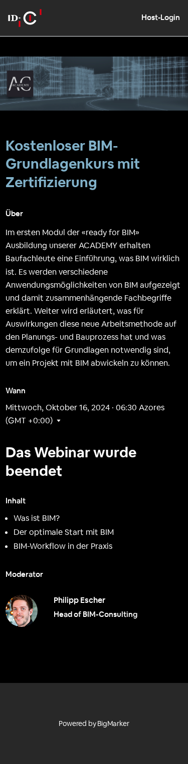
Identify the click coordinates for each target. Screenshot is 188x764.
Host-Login (160, 17)
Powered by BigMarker (94, 723)
